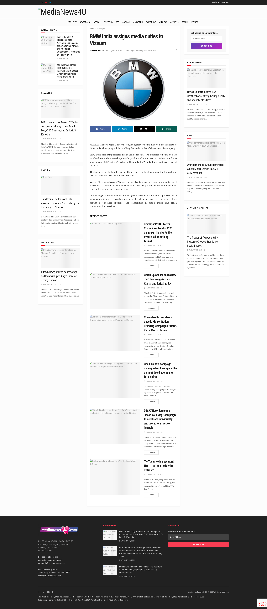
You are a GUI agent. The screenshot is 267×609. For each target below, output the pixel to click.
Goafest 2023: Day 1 (122, 597)
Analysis (163, 22)
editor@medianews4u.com (50, 560)
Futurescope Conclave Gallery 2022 (52, 600)
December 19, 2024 (195, 177)
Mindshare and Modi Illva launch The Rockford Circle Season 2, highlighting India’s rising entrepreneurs (67, 70)
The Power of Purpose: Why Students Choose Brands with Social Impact (203, 241)
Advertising (85, 22)
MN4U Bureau (98, 50)
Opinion (173, 22)
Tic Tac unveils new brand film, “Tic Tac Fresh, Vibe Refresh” (159, 466)
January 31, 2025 (152, 245)
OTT (117, 22)
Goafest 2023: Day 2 (104, 597)
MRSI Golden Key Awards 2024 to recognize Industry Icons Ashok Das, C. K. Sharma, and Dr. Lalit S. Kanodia (141, 534)
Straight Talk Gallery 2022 (143, 597)
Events (194, 22)
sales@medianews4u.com (49, 576)
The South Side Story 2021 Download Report (87, 600)
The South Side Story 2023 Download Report (56, 597)
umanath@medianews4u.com (51, 563)
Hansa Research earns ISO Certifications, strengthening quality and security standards (206, 96)
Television (108, 22)
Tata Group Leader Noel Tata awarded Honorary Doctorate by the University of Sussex (60, 203)
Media (96, 22)
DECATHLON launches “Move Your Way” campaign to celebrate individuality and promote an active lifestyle (160, 419)
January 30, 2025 (152, 288)
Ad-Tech (126, 22)
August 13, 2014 (115, 50)
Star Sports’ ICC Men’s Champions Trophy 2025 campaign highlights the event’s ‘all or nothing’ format (158, 232)
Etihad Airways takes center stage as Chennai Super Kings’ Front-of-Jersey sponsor (59, 276)
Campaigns (151, 22)
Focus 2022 (199, 597)
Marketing (138, 22)
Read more (151, 266)
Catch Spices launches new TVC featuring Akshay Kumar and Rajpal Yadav (160, 279)
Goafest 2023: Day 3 (85, 597)
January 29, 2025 (152, 381)
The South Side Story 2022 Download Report (174, 597)
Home (92, 29)
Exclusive (72, 22)
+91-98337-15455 (62, 572)
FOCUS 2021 (112, 600)
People (185, 22)
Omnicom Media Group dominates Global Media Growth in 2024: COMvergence (205, 169)
